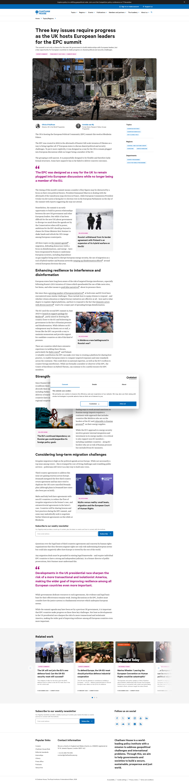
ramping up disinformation (87, 260)
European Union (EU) (133, 131)
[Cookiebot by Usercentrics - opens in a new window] (128, 378)
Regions (51, 18)
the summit (59, 243)
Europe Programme (133, 159)
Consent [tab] (65, 384)
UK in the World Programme (136, 162)
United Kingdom (142, 148)
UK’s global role (133, 134)
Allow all (123, 404)
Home (37, 18)
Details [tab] (94, 384)
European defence (133, 128)
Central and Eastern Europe (136, 145)
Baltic (54, 352)
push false (69, 287)
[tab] (92, 697)
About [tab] (124, 384)
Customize (93, 404)
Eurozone (130, 148)
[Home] (42, 12)
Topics (45, 18)
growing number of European (66, 293)
